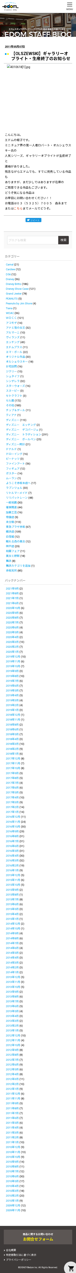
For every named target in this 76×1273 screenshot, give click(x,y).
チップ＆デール (15, 410)
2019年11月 (13, 661)
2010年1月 (12, 1200)
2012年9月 (12, 1050)
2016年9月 (12, 831)
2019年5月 (12, 690)
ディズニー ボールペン (21, 439)
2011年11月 (13, 1098)
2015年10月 (13, 884)
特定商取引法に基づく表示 (21, 1255)
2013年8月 (12, 996)
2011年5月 (12, 1122)
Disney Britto (13, 284)
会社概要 (11, 1250)
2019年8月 (12, 676)
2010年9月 (12, 1161)
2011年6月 (12, 1118)
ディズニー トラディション (23, 434)
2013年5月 (12, 1011)
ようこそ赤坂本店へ (18, 483)
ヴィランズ (13, 337)
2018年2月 (12, 748)
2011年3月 (12, 1132)
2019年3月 (12, 700)
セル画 (10, 400)
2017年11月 (13, 763)
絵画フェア (13, 551)
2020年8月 (12, 617)
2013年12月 (13, 977)
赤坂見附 (11, 570)
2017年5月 (12, 792)
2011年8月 (12, 1108)
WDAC (10, 313)
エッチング (13, 342)
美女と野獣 (13, 555)
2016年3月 (12, 860)
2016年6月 (12, 846)
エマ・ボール (14, 352)
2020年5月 (12, 632)
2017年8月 (12, 778)
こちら (18, 208)
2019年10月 (13, 666)
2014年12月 (13, 923)
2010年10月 (13, 1156)
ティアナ (11, 415)
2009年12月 (13, 1205)
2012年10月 (13, 1045)
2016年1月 (12, 870)
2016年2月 (12, 865)
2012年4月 (12, 1074)
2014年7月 (12, 943)
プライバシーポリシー (18, 1259)
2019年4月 (12, 695)
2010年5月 (12, 1181)
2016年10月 (13, 826)
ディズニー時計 (15, 444)
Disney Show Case (17, 288)
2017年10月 (13, 768)
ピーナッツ (13, 458)
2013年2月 (12, 1025)
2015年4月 (12, 914)
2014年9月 (12, 933)
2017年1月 (12, 811)
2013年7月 (12, 1001)
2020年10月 (13, 608)
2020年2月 (12, 646)
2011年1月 (12, 1142)
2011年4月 (12, 1127)
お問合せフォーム (38, 1239)
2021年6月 (12, 603)
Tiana (9, 308)
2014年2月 (12, 967)
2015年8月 (12, 894)
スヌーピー (13, 390)
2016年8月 (12, 836)
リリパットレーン (17, 497)
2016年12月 (13, 816)
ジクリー (11, 371)
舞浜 (8, 560)
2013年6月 (12, 1006)
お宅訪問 (11, 366)
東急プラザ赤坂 (15, 526)
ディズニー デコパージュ (22, 429)
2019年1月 (12, 710)
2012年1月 (12, 1088)
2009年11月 (13, 1210)
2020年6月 (12, 627)
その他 (10, 405)
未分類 (10, 522)
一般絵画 (11, 502)
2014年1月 (12, 972)
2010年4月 (12, 1186)
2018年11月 (13, 719)
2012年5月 (12, 1069)
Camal (10, 264)
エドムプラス (14, 347)
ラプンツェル (14, 487)
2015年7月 (12, 899)
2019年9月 (12, 671)
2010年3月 (12, 1190)
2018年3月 (12, 743)
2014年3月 (12, 962)
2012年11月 (13, 1040)
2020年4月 (12, 637)
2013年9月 (12, 991)
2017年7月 (12, 782)
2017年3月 (12, 802)
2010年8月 (12, 1166)
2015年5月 (12, 909)
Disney (10, 279)
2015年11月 (13, 880)
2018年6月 (12, 729)
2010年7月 (12, 1171)
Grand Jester (14, 293)
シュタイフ (13, 376)
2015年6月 (12, 904)
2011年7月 (12, 1113)
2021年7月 (12, 598)
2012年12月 (13, 1035)
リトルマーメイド (17, 492)
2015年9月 (12, 889)
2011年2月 (12, 1137)
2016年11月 (13, 821)
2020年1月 (12, 651)
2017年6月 (12, 787)
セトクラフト (14, 395)
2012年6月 (12, 1064)
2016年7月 (12, 841)
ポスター (11, 473)
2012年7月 (12, 1059)
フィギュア (13, 468)
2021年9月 (12, 588)
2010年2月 (12, 1195)
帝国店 (10, 517)
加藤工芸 (11, 512)
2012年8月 (12, 1054)
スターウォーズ (15, 385)
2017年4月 (12, 797)
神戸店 (10, 546)
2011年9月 (12, 1103)
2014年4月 (12, 957)
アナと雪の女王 (15, 327)
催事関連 (11, 507)
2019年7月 (12, 680)
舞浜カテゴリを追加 (18, 565)
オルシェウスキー (17, 361)
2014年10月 (13, 928)
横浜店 (10, 531)
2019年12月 (13, 656)
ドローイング (14, 454)
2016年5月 (12, 850)
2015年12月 (13, 875)
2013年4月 (12, 1016)
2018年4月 (12, 739)
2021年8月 (12, 593)
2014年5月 (12, 952)
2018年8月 (12, 724)
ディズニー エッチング (21, 424)
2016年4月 (12, 855)
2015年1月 (12, 918)
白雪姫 (10, 536)
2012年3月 (12, 1079)
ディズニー (12, 420)
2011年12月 (13, 1093)
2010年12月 (13, 1147)
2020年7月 (12, 622)
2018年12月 (13, 714)
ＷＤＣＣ (11, 317)
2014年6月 (12, 948)
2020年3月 (12, 642)
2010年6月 (12, 1176)
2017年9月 (12, 773)
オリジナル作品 (15, 356)
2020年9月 (12, 612)
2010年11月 (13, 1152)
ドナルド (11, 449)
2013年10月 (13, 987)
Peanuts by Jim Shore (19, 303)
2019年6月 (12, 685)
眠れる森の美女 (15, 541)
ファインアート (15, 463)
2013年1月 (12, 1030)
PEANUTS (12, 298)
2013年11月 (13, 981)
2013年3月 (12, 1020)
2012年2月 (12, 1084)
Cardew (10, 269)
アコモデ (11, 322)
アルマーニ (13, 332)
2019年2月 (12, 705)
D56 (8, 274)
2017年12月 (13, 758)
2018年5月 (12, 734)
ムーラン (11, 478)
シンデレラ (13, 381)
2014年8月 (12, 938)
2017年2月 (12, 807)
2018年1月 (12, 753)
